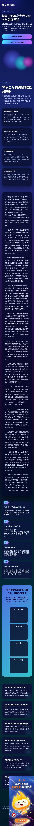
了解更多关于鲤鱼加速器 (17, 42)
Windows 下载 (19, 610)
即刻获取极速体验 (17, 37)
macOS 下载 (19, 626)
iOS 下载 (18, 643)
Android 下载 (18, 660)
